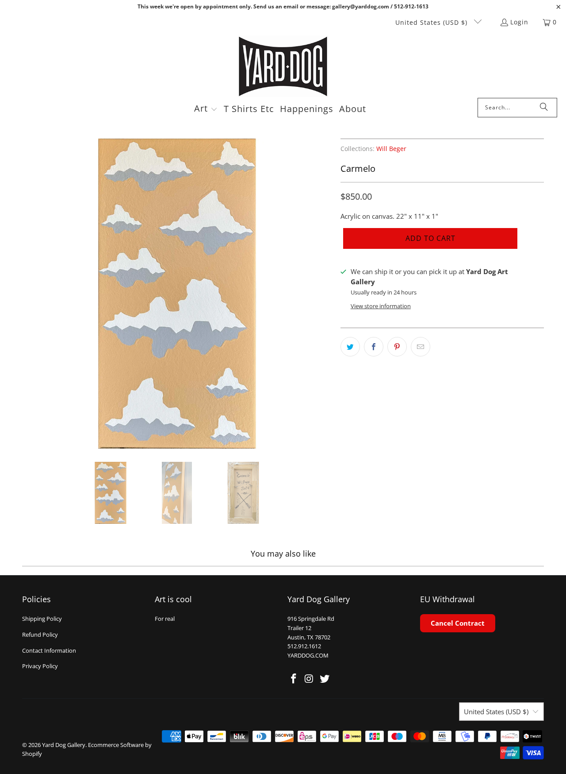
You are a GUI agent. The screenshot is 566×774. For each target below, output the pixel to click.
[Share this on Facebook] (373, 346)
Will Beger (391, 149)
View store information (381, 306)
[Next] (325, 294)
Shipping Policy (42, 619)
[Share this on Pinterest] (397, 346)
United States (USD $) (432, 22)
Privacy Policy (40, 666)
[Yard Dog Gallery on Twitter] (324, 678)
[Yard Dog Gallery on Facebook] (294, 678)
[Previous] (29, 294)
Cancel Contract (458, 623)
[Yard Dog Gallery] (283, 66)
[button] (206, 109)
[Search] (544, 107)
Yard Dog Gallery (63, 745)
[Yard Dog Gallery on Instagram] (309, 678)
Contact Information (49, 650)
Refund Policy (40, 635)
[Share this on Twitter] (350, 346)
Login (519, 22)
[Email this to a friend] (420, 346)
